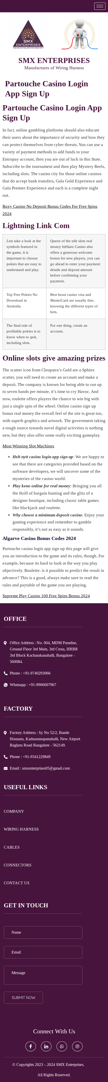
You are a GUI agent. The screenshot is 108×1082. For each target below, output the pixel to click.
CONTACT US (16, 883)
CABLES (12, 847)
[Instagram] (77, 1046)
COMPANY (14, 811)
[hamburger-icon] (99, 6)
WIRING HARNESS (21, 829)
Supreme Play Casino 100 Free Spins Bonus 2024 (46, 595)
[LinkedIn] (46, 1046)
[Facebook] (30, 1046)
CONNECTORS (17, 865)
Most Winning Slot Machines (28, 446)
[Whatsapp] (62, 1046)
